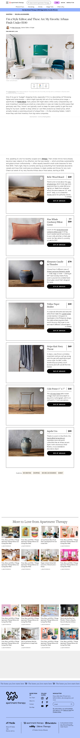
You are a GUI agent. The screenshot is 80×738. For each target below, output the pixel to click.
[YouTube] (42, 706)
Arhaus (44, 159)
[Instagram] (42, 698)
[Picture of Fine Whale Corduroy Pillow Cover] (26, 235)
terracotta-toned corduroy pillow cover (57, 230)
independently (12, 91)
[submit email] (71, 704)
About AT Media (10, 727)
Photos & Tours (20, 7)
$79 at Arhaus (59, 286)
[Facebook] (42, 702)
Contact (31, 704)
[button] (70, 76)
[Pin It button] (14, 76)
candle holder (66, 314)
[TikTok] (47, 698)
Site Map (31, 707)
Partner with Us (10, 731)
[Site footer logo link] (16, 697)
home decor (21, 102)
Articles (40, 7)
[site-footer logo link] (10, 723)
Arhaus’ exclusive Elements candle (58, 271)
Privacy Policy (57, 712)
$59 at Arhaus (59, 245)
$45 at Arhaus (59, 404)
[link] (11, 542)
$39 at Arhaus (59, 201)
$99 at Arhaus (59, 453)
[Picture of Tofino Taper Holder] (26, 320)
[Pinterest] (47, 702)
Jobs (7, 729)
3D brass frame (55, 393)
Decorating (31, 7)
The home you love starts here (62, 683)
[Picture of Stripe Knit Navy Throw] (26, 363)
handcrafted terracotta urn (56, 438)
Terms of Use (67, 710)
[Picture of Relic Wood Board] (26, 193)
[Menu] (7, 2)
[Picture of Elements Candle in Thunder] (26, 278)
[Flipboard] (47, 706)
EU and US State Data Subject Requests (66, 726)
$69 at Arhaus (59, 371)
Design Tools (49, 7)
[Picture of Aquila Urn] (26, 447)
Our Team (32, 698)
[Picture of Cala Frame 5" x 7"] (26, 405)
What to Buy (60, 7)
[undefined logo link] (16, 2)
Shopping (9, 14)
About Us (31, 701)
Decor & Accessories (22, 14)
